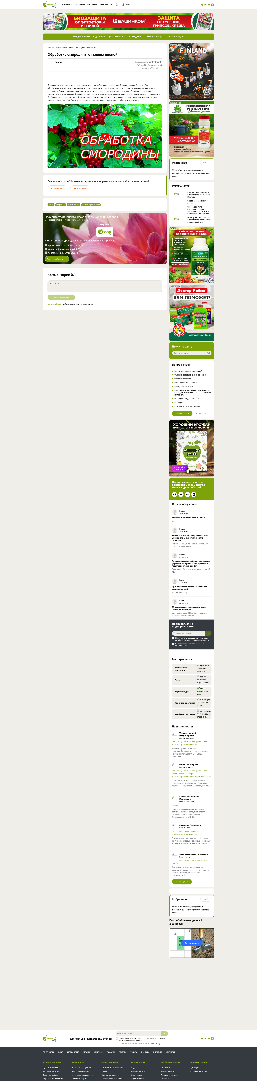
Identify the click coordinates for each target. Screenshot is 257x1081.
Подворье (165, 1078)
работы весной (73, 204)
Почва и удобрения (80, 1071)
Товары (134, 1052)
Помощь (145, 1052)
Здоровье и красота (198, 1071)
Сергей (58, 62)
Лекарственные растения (112, 1078)
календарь (179, 402)
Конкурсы (98, 1052)
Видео (51, 204)
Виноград (194, 744)
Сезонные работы (50, 1075)
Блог (75, 4)
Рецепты (122, 1052)
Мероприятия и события (53, 1078)
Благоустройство (168, 1071)
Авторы (95, 4)
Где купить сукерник (183, 386)
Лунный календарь (51, 1067)
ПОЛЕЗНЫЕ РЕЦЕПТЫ (176, 37)
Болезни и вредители (81, 1067)
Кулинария (190, 774)
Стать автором (106, 4)
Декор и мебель (138, 1071)
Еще (204, 162)
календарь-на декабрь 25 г (186, 399)
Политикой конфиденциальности (190, 643)
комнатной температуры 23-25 (64, 248)
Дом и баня (165, 1067)
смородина (60, 204)
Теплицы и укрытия (80, 1078)
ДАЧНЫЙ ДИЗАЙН (135, 37)
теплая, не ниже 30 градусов (63, 252)
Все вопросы (201, 413)
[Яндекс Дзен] (212, 4)
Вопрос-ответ (84, 4)
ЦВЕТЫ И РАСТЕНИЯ (116, 37)
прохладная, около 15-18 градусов (66, 245)
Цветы (205, 742)
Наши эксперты (182, 726)
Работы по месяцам (51, 1071)
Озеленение (136, 1075)
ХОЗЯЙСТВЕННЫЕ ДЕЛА (155, 37)
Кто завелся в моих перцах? (187, 406)
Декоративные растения (112, 1067)
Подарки (111, 1052)
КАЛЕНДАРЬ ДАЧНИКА (81, 37)
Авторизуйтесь (54, 304)
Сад (173, 742)
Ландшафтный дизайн (192, 742)
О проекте (157, 1052)
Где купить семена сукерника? (188, 371)
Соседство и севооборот (82, 1075)
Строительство (178, 774)
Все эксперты (180, 882)
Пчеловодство (205, 776)
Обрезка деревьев (182, 379)
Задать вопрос (181, 413)
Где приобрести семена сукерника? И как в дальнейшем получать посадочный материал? (192, 392)
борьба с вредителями (91, 204)
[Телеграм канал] (202, 4)
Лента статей (66, 4)
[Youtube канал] (209, 4)
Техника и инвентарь (169, 1075)
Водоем (134, 1067)
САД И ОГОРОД (99, 37)
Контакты (170, 1052)
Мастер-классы (182, 659)
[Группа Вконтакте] (205, 4)
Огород (179, 742)
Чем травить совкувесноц (186, 382)
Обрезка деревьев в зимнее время (190, 375)
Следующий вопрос (56, 259)
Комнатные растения (180, 744)
